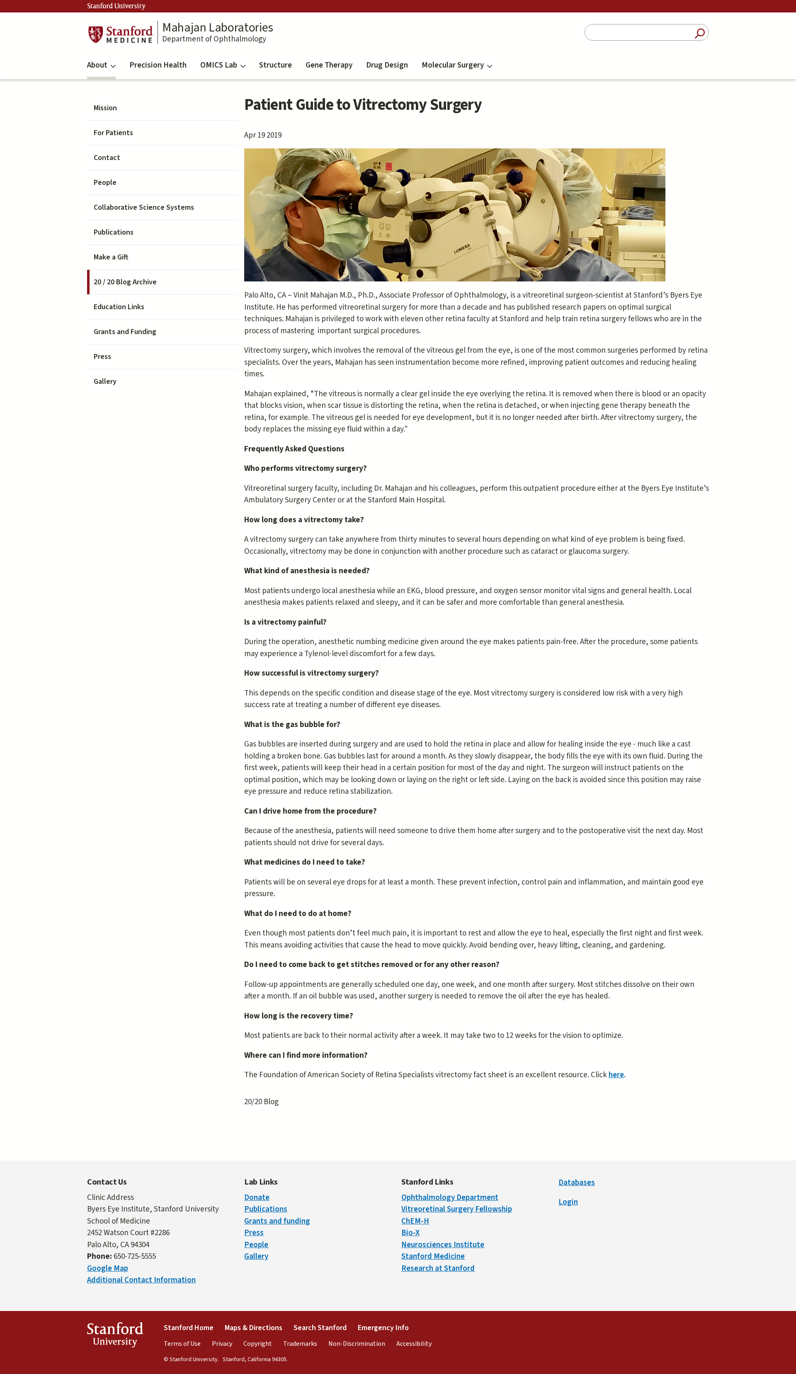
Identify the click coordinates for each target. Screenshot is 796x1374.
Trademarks (300, 1343)
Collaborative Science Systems (144, 207)
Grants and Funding (125, 332)
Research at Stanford (438, 1268)
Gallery (105, 381)
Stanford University (116, 6)
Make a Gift (111, 257)
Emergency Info (383, 1328)
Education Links (119, 307)
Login (568, 1202)
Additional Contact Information (141, 1280)
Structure (275, 65)
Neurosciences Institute (442, 1244)
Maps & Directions (253, 1328)
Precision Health (158, 65)
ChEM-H (415, 1221)
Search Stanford (320, 1328)
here (616, 1075)
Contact (107, 158)
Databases (576, 1182)
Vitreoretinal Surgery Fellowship (456, 1209)
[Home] (120, 34)
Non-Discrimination (356, 1343)
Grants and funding (277, 1221)
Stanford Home (189, 1328)
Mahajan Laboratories (217, 28)
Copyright (257, 1343)
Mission (105, 108)
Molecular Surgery (453, 65)
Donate (256, 1197)
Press (102, 356)
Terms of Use (182, 1343)
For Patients (113, 133)
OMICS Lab (218, 65)
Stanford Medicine (433, 1256)
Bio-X (410, 1232)
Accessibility (414, 1343)
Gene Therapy (329, 65)
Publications (113, 232)
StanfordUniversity (115, 1337)
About (97, 65)
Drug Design (387, 65)
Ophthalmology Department (449, 1197)
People (105, 182)
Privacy (222, 1343)
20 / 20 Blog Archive (125, 282)
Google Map (107, 1268)
